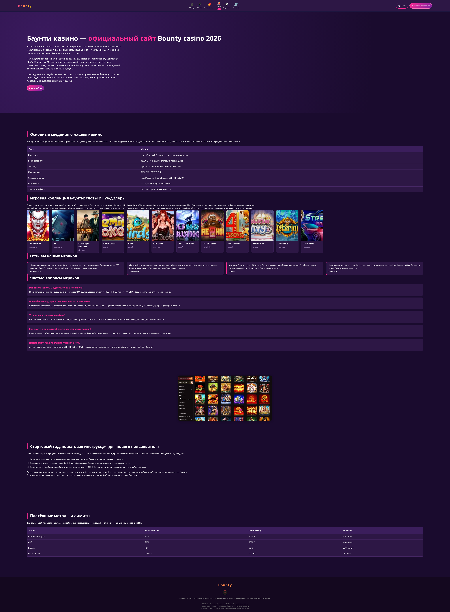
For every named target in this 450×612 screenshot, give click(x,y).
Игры (219, 6)
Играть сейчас (35, 88)
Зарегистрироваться (421, 6)
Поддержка (227, 6)
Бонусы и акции (209, 6)
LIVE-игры (192, 6)
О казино (236, 6)
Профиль (402, 6)
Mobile (199, 6)
